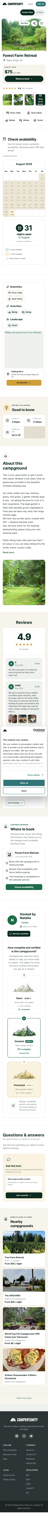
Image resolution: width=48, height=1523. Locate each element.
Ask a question (22, 1195)
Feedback (30, 1459)
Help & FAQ (31, 1463)
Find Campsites (10, 1450)
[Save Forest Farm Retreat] (42, 23)
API (27, 1475)
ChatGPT (30, 1488)
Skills (28, 1484)
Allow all (24, 783)
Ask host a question (21, 934)
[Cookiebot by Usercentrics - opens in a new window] (34, 730)
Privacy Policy (9, 1479)
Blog (5, 1459)
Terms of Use (9, 1475)
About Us (30, 1450)
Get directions (22, 383)
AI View (39, 12)
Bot (27, 1493)
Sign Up (41, 4)
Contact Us (31, 1454)
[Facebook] (16, 1436)
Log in (30, 4)
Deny (24, 791)
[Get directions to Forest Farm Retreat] (24, 349)
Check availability (24, 887)
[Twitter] (31, 1436)
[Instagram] (24, 1436)
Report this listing (24, 1398)
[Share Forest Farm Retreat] (34, 23)
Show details (34, 775)
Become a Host (9, 1454)
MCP (28, 1479)
